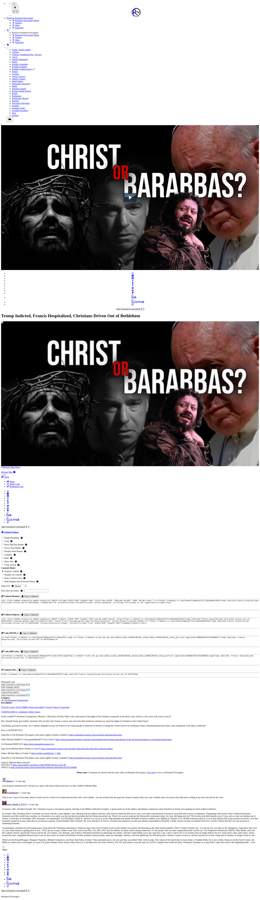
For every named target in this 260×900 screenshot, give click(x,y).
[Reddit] (132, 288)
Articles (18, 23)
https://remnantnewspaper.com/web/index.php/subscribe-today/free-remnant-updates (77, 749)
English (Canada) (19, 67)
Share (12, 482)
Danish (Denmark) (20, 59)
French (15, 71)
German (15, 74)
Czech (14, 57)
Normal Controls (11, 571)
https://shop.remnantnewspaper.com (39, 744)
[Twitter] (132, 280)
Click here (150, 772)
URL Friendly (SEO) (10, 687)
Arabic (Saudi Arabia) (21, 50)
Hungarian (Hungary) (21, 84)
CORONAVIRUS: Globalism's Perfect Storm (20, 712)
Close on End (10, 565)
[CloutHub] (132, 302)
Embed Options (11, 532)
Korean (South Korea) (21, 91)
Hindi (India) (17, 81)
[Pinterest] (132, 285)
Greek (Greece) (18, 76)
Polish (14, 93)
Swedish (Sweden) (20, 110)
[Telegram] (132, 276)
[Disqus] (130, 810)
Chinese (15, 52)
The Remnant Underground (16, 700)
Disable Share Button (13, 551)
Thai (14, 113)
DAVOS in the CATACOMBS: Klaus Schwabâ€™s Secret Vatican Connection (35, 707)
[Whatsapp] (132, 273)
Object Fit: (6, 586)
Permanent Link (16, 486)
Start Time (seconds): (10, 591)
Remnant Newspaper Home (27, 20)
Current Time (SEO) (10, 692)
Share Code (14, 484)
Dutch (14, 62)
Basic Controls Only (13, 578)
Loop (6, 541)
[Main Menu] (15, 8)
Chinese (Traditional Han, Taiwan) (27, 54)
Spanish (15, 106)
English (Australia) (20, 64)
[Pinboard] (132, 293)
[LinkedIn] (132, 290)
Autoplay (8, 555)
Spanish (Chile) (18, 108)
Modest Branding (12, 538)
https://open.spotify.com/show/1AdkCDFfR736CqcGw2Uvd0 (39, 765)
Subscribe (19, 28)
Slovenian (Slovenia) (21, 103)
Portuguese (16, 96)
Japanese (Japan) (19, 89)
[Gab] (132, 297)
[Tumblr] (132, 283)
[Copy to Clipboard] (132, 304)
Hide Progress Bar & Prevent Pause (19, 581)
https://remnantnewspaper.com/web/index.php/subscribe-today (95, 735)
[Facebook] (132, 278)
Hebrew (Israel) (18, 79)
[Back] (14, 3)
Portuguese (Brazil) (20, 98)
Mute (6, 558)
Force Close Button (13, 548)
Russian (15, 101)
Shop (17, 25)
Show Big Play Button (14, 544)
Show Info (9, 561)
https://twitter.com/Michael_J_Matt (46, 753)
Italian (14, 86)
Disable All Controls (13, 575)
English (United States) (22, 69)
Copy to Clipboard (31, 596)
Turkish (15, 115)
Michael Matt (7, 472)
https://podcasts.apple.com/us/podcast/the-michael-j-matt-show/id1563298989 (44, 767)
